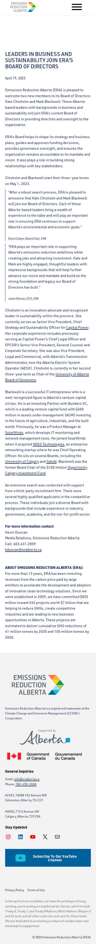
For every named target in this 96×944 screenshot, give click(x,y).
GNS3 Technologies (48, 444)
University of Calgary (22, 461)
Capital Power (77, 327)
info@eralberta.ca (26, 779)
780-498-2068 (25, 784)
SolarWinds (14, 432)
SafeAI (51, 461)
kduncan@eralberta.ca (23, 549)
